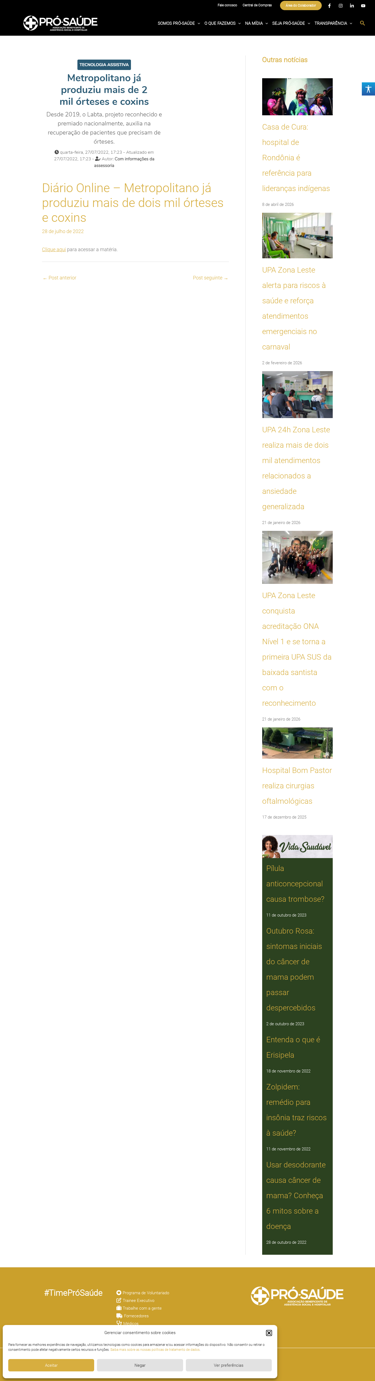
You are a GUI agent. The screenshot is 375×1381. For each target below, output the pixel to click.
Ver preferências (229, 1365)
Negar (140, 1365)
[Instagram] (340, 6)
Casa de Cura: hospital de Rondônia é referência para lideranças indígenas (296, 157)
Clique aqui (54, 249)
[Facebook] (329, 6)
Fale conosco (227, 5)
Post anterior (59, 278)
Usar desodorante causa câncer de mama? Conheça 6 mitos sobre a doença (296, 1195)
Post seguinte (210, 278)
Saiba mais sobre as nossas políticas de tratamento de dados (155, 1350)
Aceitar (51, 1365)
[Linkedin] (352, 6)
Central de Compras (257, 5)
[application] (197, 23)
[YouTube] (363, 6)
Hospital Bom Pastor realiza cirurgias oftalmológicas (297, 786)
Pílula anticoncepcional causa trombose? (295, 884)
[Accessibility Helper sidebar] (368, 89)
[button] (269, 1333)
